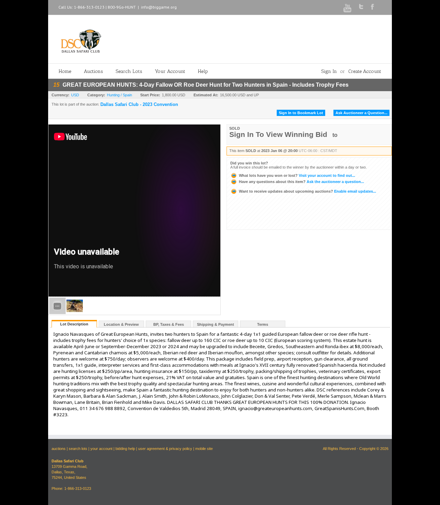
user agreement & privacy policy (165, 449)
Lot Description (74, 324)
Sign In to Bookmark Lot (301, 113)
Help (203, 71)
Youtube (347, 8)
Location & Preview (121, 324)
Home (65, 71)
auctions (59, 449)
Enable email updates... (307, 191)
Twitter (361, 6)
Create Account (364, 71)
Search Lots (129, 71)
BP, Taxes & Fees (168, 324)
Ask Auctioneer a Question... (361, 113)
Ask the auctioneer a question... (301, 182)
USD (75, 95)
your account (101, 449)
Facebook (372, 7)
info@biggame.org (159, 7)
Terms (262, 324)
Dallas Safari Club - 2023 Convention (139, 104)
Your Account (170, 71)
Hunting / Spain (119, 95)
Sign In (329, 71)
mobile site (204, 449)
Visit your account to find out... (297, 175)
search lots (78, 449)
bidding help (125, 449)
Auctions (93, 71)
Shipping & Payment (215, 324)
